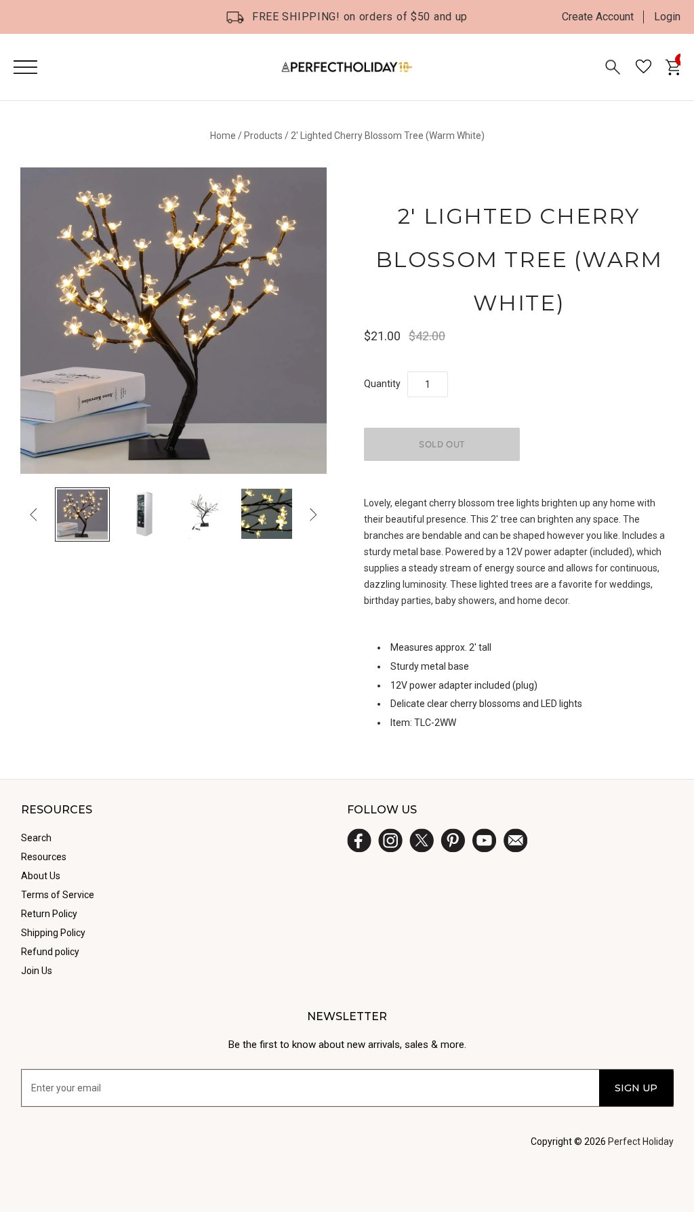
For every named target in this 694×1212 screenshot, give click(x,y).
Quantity (382, 383)
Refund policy (50, 951)
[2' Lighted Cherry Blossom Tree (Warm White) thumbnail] (82, 514)
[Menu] (25, 67)
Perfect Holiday (641, 1141)
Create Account (598, 16)
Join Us (36, 970)
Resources (43, 856)
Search (36, 837)
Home (223, 135)
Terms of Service (57, 894)
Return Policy (49, 913)
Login (667, 16)
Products (263, 135)
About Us (40, 875)
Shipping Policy (53, 932)
